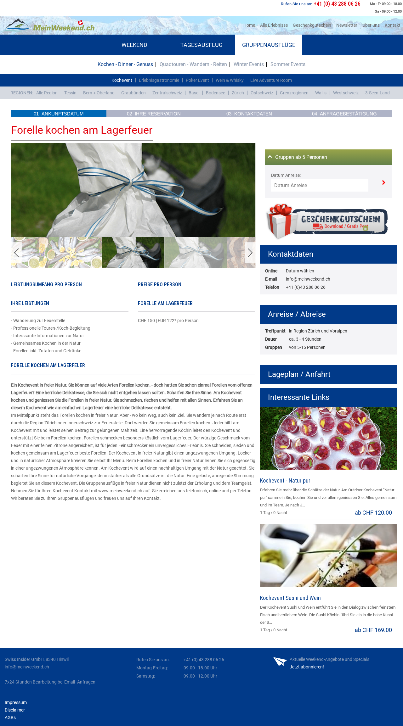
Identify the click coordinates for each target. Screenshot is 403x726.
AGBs (10, 717)
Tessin (70, 92)
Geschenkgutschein (312, 25)
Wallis (320, 92)
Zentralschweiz (167, 92)
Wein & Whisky (230, 80)
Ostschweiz (262, 92)
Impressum (16, 702)
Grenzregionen (294, 92)
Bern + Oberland (99, 92)
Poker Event (197, 80)
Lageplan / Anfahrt (299, 374)
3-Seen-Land (377, 92)
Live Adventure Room (271, 80)
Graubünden (133, 92)
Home (250, 25)
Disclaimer (15, 709)
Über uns (371, 25)
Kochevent (121, 80)
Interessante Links (298, 397)
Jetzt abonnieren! (307, 666)
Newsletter (346, 25)
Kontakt (392, 25)
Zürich (238, 92)
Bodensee (215, 92)
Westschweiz (346, 92)
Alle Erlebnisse (274, 25)
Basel (194, 92)
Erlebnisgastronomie (159, 80)
